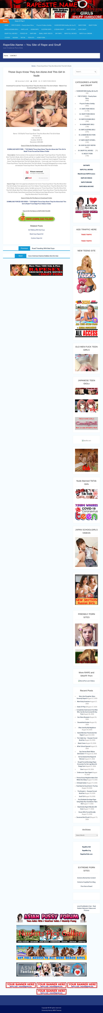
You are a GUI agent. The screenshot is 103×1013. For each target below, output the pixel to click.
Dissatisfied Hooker (83, 722)
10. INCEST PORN (87, 153)
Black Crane (81, 743)
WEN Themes (57, 1010)
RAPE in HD (24, 29)
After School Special (83, 746)
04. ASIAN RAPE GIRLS (87, 124)
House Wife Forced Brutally (87, 812)
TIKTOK (22, 37)
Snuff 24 (82, 796)
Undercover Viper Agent (84, 772)
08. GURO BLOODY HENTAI (87, 145)
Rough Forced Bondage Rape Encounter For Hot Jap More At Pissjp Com (87, 764)
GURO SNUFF (82, 29)
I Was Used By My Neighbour (87, 727)
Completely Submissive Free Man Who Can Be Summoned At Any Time (87, 712)
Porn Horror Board (86, 886)
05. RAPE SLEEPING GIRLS (87, 129)
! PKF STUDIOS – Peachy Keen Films (22, 25)
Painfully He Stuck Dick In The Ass (87, 786)
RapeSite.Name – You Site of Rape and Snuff (32, 44)
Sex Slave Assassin (83, 717)
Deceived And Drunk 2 (83, 817)
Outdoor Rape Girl (36, 238)
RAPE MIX (33, 33)
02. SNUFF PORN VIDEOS (87, 114)
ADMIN (35, 81)
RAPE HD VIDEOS (86, 178)
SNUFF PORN (93, 25)
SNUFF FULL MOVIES (11, 33)
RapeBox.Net (86, 847)
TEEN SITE (31, 37)
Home (6, 56)
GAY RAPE (58, 33)
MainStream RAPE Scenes (86, 174)
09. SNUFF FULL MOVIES (85, 150)
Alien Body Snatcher (83, 701)
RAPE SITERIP (71, 29)
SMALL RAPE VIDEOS (46, 33)
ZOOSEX (7, 37)
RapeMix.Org (86, 850)
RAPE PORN (82, 25)
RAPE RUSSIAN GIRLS (11, 29)
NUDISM (15, 37)
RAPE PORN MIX (86, 182)
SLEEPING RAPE (46, 29)
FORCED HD (23, 33)
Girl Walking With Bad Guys (36, 230)
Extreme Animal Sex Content (86, 878)
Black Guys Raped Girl (36, 234)
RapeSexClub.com (86, 854)
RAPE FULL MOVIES (70, 33)
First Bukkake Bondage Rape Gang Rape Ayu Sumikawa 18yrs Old (87, 802)
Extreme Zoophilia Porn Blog (86, 882)
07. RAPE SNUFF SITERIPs (87, 140)
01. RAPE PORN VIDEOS (48, 81)
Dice (81, 769)
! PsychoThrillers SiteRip (44, 25)
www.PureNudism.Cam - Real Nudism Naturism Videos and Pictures (86, 908)
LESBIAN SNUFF (59, 29)
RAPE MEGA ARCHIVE (86, 186)
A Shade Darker (82, 783)
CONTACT (13, 56)
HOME (7, 25)
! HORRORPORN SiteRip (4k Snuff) (65, 25)
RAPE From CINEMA (85, 33)
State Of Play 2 (82, 707)
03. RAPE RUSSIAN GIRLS (87, 119)
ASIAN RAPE (35, 29)
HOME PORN (41, 37)
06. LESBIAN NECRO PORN (87, 135)
